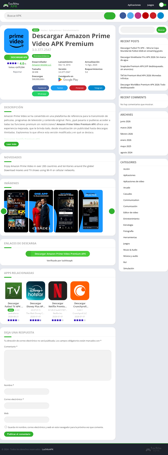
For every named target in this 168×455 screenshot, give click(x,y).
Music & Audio (130, 249)
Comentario (10, 346)
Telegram (98, 88)
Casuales (127, 193)
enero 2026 (125, 140)
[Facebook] (123, 15)
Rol (124, 262)
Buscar (161, 29)
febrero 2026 (126, 133)
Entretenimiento (71, 30)
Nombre (9, 385)
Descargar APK (19, 57)
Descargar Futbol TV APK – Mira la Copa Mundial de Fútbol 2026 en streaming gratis (141, 49)
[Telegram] (160, 15)
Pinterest (80, 88)
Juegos (150, 4)
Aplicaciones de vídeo (133, 181)
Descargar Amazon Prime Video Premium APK (60, 253)
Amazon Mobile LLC (41, 64)
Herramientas (130, 237)
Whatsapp (42, 94)
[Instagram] (138, 15)
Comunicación (130, 206)
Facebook (42, 88)
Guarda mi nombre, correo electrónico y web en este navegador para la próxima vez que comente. (55, 427)
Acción (126, 168)
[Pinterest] (153, 15)
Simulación (128, 268)
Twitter (60, 88)
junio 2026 (125, 121)
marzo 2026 (126, 127)
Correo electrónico (14, 399)
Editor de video (130, 212)
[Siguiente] (112, 211)
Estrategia (128, 224)
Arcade (126, 187)
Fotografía (128, 231)
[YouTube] (145, 15)
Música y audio (130, 255)
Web (6, 413)
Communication (131, 200)
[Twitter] (130, 15)
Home (44, 30)
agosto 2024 (126, 152)
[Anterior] (3, 211)
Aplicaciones (134, 4)
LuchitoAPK (47, 449)
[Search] (110, 15)
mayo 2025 (125, 146)
